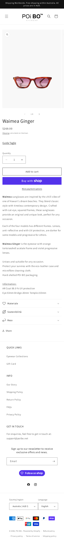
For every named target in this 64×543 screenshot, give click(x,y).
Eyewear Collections (17, 356)
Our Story (12, 384)
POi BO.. (19, 531)
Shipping (5, 133)
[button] (6, 16)
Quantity (6, 153)
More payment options (32, 188)
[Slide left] (24, 114)
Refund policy (49, 531)
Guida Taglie (9, 143)
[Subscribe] (53, 461)
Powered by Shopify (31, 531)
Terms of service (33, 536)
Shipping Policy (15, 392)
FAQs (9, 407)
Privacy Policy (14, 414)
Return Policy (14, 399)
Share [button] (9, 330)
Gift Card (11, 363)
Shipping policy (49, 536)
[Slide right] (39, 114)
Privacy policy (17, 536)
